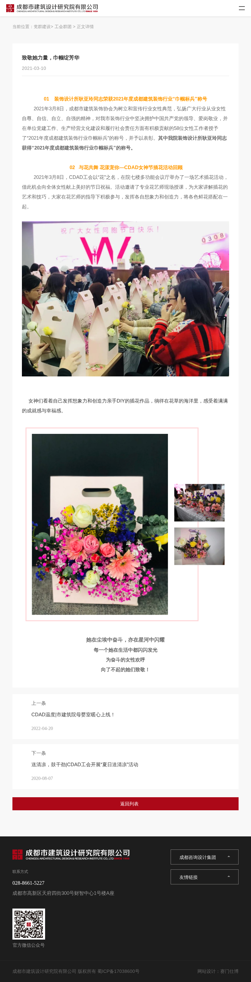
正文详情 (85, 26)
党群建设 (42, 26)
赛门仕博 (229, 971)
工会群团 (63, 26)
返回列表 (129, 803)
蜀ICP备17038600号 (118, 971)
